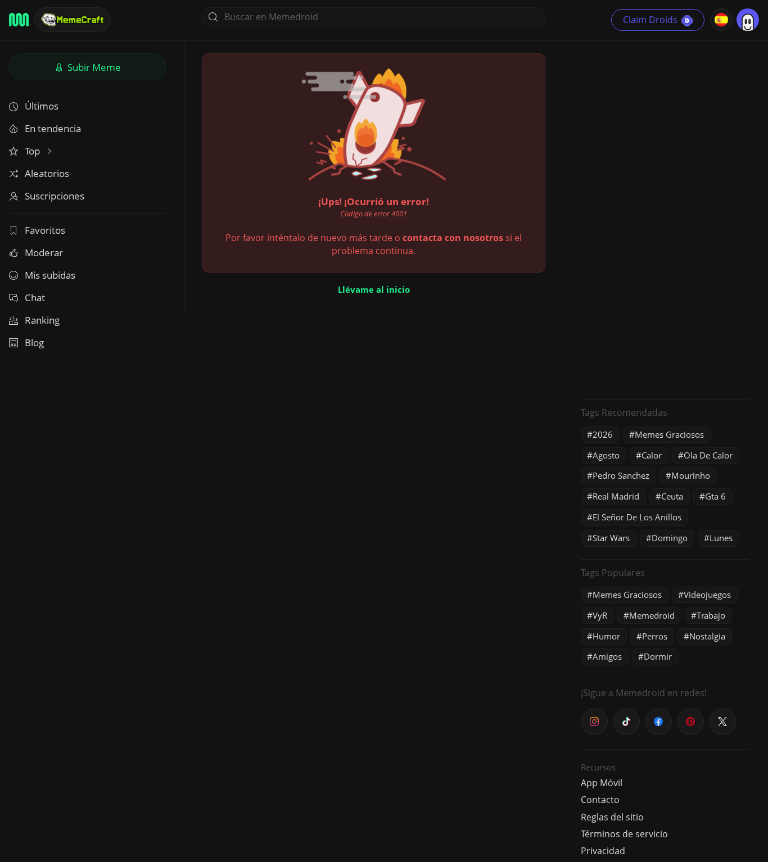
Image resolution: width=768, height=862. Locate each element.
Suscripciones (54, 195)
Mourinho (690, 475)
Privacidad (603, 851)
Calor (651, 455)
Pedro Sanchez (621, 475)
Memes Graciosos (669, 434)
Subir (93, 67)
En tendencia (53, 128)
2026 (603, 434)
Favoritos (45, 230)
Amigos (607, 656)
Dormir (658, 656)
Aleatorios (47, 173)
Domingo (670, 537)
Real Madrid (616, 496)
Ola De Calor (708, 455)
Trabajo (711, 615)
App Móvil (601, 783)
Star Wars (611, 537)
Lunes (721, 537)
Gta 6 (715, 496)
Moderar (44, 252)
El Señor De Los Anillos (637, 517)
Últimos (41, 105)
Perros (654, 636)
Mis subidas (50, 275)
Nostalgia (707, 636)
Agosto (606, 455)
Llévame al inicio (374, 289)
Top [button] (33, 150)
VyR (600, 615)
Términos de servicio (624, 834)
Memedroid (652, 615)
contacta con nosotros (453, 238)
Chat (35, 297)
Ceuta (672, 496)
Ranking (42, 320)
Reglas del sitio (612, 817)
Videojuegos (707, 594)
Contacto (600, 799)
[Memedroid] (19, 19)
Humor (606, 636)
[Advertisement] (665, 222)
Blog (34, 342)
